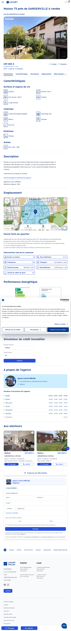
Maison (19, 550)
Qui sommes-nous (9, 620)
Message (12, 464)
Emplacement (46, 74)
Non (51, 521)
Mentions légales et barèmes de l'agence (17, 178)
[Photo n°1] (19, 441)
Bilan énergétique (60, 74)
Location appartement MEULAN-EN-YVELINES (43, 569)
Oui (20, 521)
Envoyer (35, 529)
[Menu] (2, 2)
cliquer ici (23, 534)
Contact (8, 591)
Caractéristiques (22, 74)
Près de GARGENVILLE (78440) (14, 14)
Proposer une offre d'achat (37, 473)
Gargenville (47, 550)
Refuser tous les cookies (12, 329)
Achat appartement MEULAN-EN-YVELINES (26, 569)
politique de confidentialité (32, 537)
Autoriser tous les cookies (58, 329)
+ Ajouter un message (11, 513)
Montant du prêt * (9, 345)
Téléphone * (21, 508)
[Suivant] (67, 448)
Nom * (8, 497)
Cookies (6, 605)
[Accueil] (5, 550)
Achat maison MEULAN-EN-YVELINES (27, 575)
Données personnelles (10, 617)
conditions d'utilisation (48, 537)
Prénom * (40, 497)
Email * (8, 503)
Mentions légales (8, 601)
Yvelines (38, 550)
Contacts (6, 611)
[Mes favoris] (66, 2)
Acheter (11, 550)
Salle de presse (8, 614)
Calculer (19, 361)
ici (54, 525)
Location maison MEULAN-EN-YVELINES (41, 576)
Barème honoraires (13, 608)
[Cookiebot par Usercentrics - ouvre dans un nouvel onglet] (61, 300)
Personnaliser (34, 329)
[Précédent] (3, 448)
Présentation (8, 74)
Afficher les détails (60, 324)
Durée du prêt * (8, 352)
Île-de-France (28, 550)
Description (34, 74)
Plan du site (7, 623)
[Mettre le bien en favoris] (32, 432)
